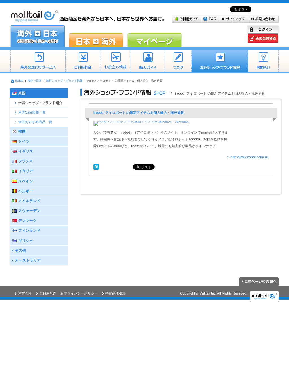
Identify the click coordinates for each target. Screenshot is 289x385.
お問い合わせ (264, 19)
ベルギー (25, 191)
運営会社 (25, 293)
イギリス (25, 151)
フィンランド (29, 230)
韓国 (22, 131)
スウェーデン (29, 211)
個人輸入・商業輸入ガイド (148, 61)
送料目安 (115, 61)
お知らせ (263, 61)
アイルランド (29, 201)
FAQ (210, 19)
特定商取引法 (115, 293)
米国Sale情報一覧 (32, 112)
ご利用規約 (47, 293)
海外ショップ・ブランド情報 (219, 61)
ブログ (178, 61)
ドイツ (23, 141)
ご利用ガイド (186, 19)
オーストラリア (28, 260)
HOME (19, 80)
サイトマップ (234, 19)
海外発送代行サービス (37, 61)
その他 (20, 250)
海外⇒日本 (35, 80)
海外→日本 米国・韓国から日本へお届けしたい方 (37, 36)
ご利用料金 (82, 61)
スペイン (25, 181)
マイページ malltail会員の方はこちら (154, 36)
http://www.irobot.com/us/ (249, 157)
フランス (25, 161)
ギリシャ (25, 240)
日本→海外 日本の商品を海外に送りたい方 (96, 36)
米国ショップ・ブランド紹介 (40, 103)
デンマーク (27, 220)
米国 (22, 93)
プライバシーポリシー (81, 293)
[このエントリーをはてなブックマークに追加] (96, 166)
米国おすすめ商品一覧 (35, 122)
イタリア (25, 171)
